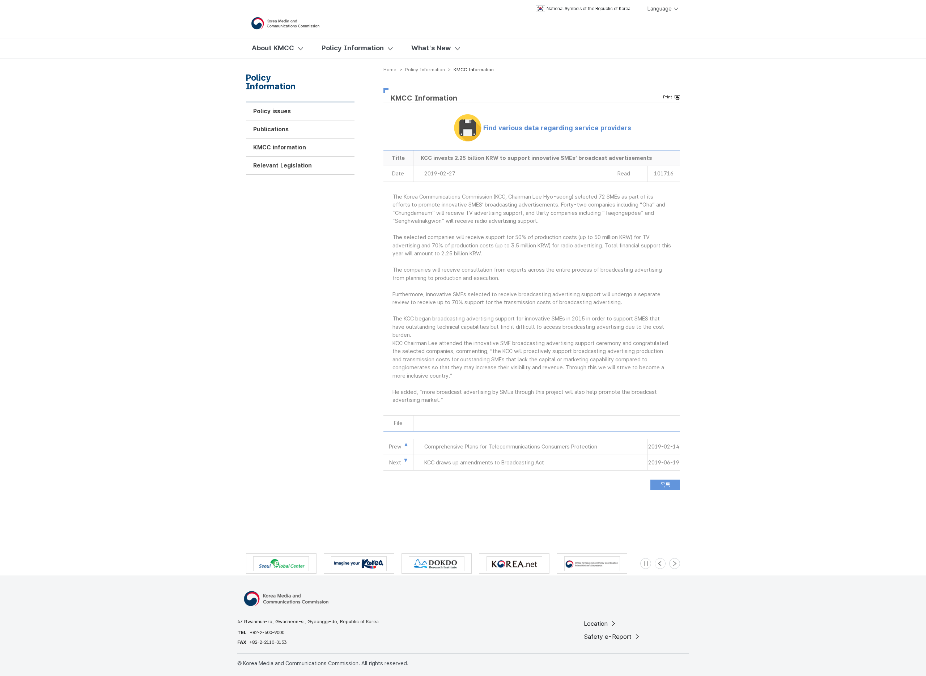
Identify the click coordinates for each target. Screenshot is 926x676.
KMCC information (279, 147)
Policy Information (353, 48)
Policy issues (272, 111)
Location (596, 623)
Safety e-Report (608, 636)
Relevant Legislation (282, 165)
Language (660, 8)
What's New (431, 48)
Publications (271, 129)
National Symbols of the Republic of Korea (588, 8)
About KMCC (273, 48)
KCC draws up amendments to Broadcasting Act (484, 462)
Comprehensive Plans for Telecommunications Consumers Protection (510, 446)
